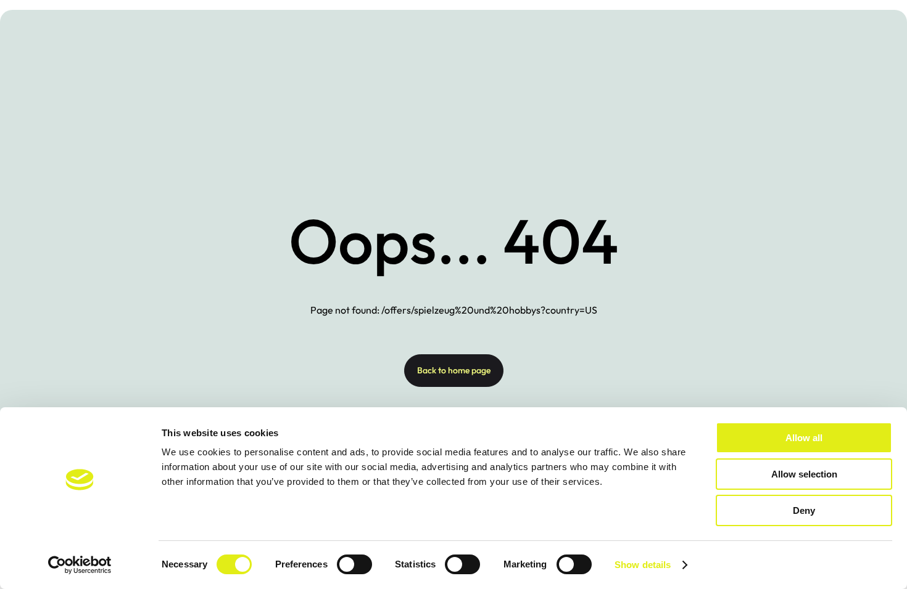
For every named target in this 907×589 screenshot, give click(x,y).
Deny (804, 510)
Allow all (803, 438)
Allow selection (804, 474)
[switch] (354, 564)
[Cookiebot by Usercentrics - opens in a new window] (80, 565)
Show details (643, 564)
